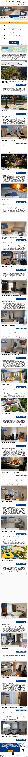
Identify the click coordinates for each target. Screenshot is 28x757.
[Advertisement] (14, 589)
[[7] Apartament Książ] (14, 258)
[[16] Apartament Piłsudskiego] (14, 523)
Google (2, 744)
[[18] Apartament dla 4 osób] (14, 610)
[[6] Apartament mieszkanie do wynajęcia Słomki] (14, 229)
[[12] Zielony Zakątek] (14, 405)
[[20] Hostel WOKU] (14, 669)
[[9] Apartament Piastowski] (14, 317)
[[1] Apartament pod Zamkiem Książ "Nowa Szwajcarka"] (14, 73)
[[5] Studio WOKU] (14, 191)
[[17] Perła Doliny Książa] (14, 552)
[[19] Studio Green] (14, 640)
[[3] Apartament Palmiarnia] (14, 132)
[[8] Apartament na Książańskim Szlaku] (14, 287)
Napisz (27, 756)
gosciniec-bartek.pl (14, 1)
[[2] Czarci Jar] (14, 102)
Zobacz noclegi (21, 84)
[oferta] (5, 79)
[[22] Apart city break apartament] (14, 728)
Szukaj (14, 42)
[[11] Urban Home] (14, 376)
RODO (7, 748)
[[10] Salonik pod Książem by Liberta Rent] (14, 346)
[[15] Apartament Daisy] (14, 493)
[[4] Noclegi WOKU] (14, 161)
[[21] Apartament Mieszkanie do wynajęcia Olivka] (14, 699)
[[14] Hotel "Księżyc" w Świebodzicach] (14, 464)
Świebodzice (4, 68)
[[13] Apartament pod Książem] (14, 434)
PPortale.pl (1, 756)
